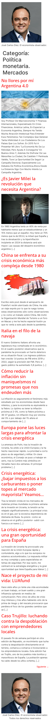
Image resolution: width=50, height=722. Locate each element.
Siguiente (43, 666)
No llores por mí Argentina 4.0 (17, 83)
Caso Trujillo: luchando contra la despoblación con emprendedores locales (24, 623)
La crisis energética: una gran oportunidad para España (23, 535)
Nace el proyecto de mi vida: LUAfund (24, 577)
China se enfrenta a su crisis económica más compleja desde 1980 (23, 260)
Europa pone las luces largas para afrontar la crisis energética (23, 433)
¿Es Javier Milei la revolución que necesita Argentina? (21, 184)
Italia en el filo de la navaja (20, 333)
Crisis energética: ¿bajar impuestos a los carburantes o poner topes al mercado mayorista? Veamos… (23, 483)
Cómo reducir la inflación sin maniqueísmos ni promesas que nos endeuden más (19, 381)
